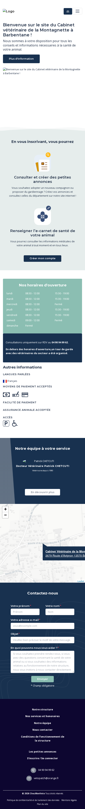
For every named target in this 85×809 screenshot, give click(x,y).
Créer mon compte (43, 258)
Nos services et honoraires (42, 716)
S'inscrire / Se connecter (42, 758)
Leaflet (80, 581)
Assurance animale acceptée (27, 409)
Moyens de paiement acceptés (27, 386)
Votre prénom (20, 605)
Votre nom (52, 605)
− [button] (5, 515)
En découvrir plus (42, 492)
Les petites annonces (42, 751)
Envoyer (42, 679)
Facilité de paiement (20, 402)
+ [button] (5, 509)
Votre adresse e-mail (25, 619)
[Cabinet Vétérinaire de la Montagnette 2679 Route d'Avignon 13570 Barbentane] (42, 543)
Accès (8, 417)
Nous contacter (42, 729)
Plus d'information (21, 58)
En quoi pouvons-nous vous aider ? (34, 647)
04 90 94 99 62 (46, 770)
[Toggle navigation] (77, 11)
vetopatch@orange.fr (46, 778)
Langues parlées (16, 374)
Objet (14, 633)
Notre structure (42, 709)
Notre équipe (42, 723)
